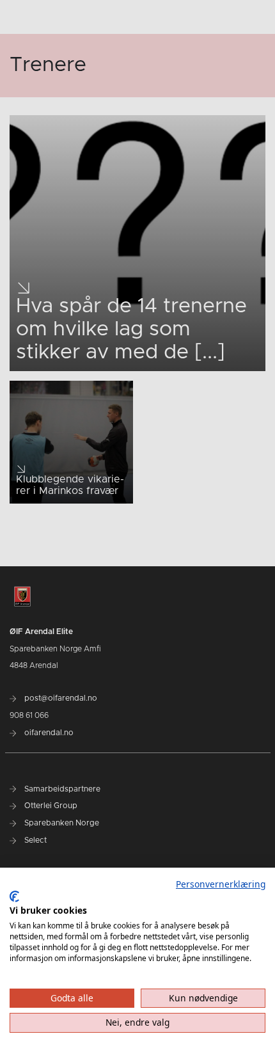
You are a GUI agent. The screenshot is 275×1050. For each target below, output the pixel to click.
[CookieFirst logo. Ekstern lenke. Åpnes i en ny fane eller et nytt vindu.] (14, 896)
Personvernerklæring (220, 884)
